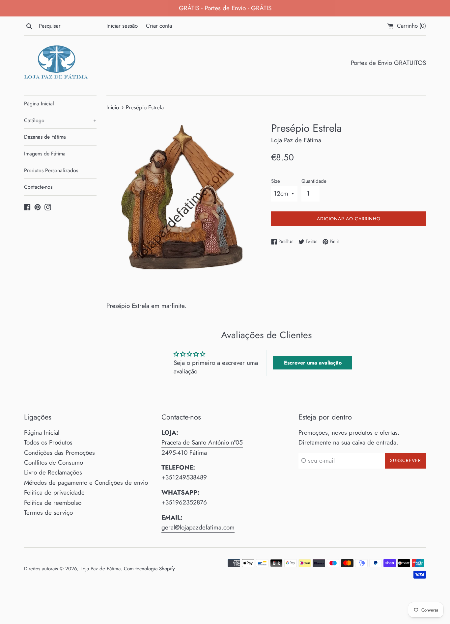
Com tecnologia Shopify (149, 568)
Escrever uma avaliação (313, 362)
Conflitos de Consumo (53, 462)
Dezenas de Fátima (45, 137)
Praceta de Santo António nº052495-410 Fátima (202, 447)
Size (275, 181)
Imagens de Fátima (45, 153)
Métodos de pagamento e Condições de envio (86, 482)
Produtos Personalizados (51, 170)
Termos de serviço (48, 512)
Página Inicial (39, 103)
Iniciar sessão (122, 26)
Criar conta (159, 26)
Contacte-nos (38, 187)
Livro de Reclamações (53, 472)
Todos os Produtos (48, 442)
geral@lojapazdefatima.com (198, 527)
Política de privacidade (54, 492)
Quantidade (313, 181)
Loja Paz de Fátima (100, 568)
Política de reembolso (52, 502)
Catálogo (60, 120)
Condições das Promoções (59, 452)
